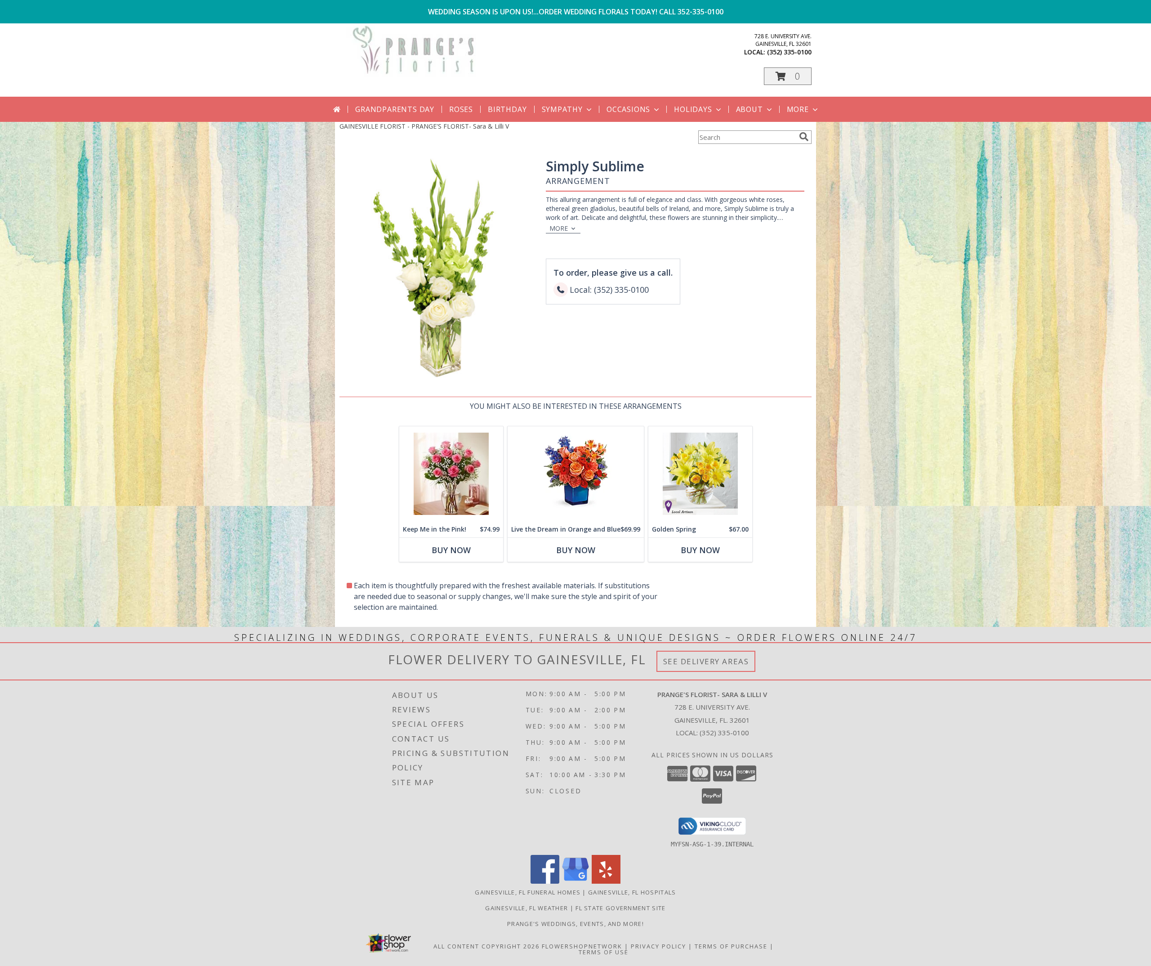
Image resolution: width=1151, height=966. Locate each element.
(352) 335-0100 (789, 52)
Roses (461, 109)
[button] (788, 76)
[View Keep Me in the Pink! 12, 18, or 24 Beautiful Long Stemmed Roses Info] (451, 473)
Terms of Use (604, 952)
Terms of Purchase (731, 946)
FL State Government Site (620, 908)
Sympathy (562, 109)
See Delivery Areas (706, 661)
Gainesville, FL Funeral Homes (527, 892)
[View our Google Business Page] (575, 881)
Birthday (507, 109)
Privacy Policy (658, 946)
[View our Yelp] (606, 881)
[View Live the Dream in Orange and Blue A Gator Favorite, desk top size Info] (576, 473)
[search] (804, 137)
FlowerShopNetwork (582, 946)
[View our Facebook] (545, 881)
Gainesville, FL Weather (526, 908)
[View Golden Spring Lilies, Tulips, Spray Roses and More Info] (700, 473)
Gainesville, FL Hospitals (632, 892)
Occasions (628, 109)
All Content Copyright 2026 (486, 946)
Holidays (693, 109)
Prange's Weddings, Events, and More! (575, 924)
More (798, 109)
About (749, 109)
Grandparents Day (394, 109)
